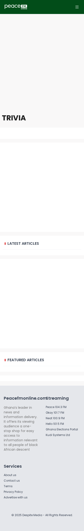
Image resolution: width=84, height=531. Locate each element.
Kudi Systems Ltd (58, 435)
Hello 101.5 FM (55, 424)
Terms (8, 486)
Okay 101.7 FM (55, 413)
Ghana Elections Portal (62, 429)
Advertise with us (16, 497)
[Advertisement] (42, 60)
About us (10, 475)
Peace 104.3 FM (56, 407)
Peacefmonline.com (25, 398)
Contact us (12, 481)
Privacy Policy (13, 492)
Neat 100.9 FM (55, 418)
